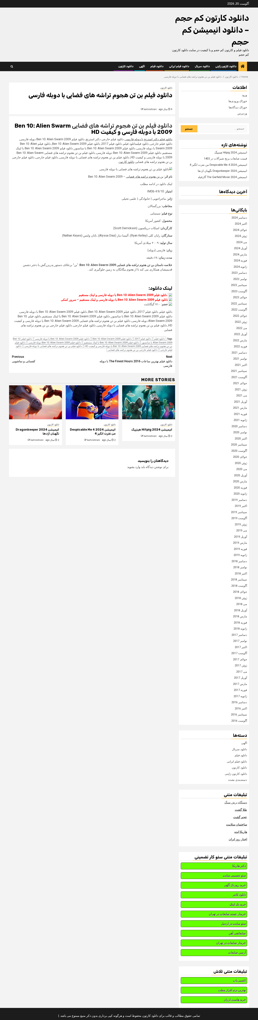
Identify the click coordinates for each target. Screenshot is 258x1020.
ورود (244, 95)
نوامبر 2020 (240, 432)
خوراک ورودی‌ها (238, 101)
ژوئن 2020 (241, 463)
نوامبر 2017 (240, 641)
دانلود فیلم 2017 (143, 338)
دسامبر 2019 (239, 500)
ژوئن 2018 (241, 598)
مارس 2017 (240, 684)
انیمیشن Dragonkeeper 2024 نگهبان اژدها (222, 171)
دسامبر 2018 (239, 561)
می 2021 (241, 395)
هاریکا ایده (240, 832)
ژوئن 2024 (241, 236)
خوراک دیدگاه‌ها (238, 107)
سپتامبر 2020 (239, 444)
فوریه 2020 (240, 487)
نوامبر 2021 (240, 358)
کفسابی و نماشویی (23, 359)
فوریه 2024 (240, 260)
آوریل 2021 (240, 401)
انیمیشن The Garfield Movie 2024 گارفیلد (222, 177)
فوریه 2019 (240, 549)
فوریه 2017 (240, 690)
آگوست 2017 (239, 653)
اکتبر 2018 (241, 573)
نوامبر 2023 (240, 279)
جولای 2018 (240, 592)
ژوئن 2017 (241, 665)
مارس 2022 (240, 340)
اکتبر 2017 (241, 647)
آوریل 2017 (240, 677)
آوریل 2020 (240, 475)
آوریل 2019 (240, 536)
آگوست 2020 (239, 451)
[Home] (243, 66)
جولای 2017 (240, 659)
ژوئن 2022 (241, 322)
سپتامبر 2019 (239, 512)
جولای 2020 (240, 457)
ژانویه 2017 (240, 696)
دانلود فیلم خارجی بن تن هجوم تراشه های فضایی (133, 349)
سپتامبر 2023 (239, 285)
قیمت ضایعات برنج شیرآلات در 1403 (225, 158)
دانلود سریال (202, 66)
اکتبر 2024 (241, 223)
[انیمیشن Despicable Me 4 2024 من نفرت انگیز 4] (92, 402)
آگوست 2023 (239, 291)
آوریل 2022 (240, 334)
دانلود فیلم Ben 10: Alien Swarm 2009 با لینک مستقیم (111, 342)
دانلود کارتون (126, 66)
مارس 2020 (240, 481)
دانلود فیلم (157, 66)
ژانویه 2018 (240, 628)
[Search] (11, 66)
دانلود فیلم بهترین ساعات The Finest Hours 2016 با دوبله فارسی (136, 361)
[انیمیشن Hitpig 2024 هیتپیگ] (148, 402)
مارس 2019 (240, 542)
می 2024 (241, 242)
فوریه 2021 (240, 414)
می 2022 (241, 328)
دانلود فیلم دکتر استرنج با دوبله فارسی (148, 139)
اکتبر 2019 (241, 506)
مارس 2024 (240, 254)
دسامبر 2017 (239, 635)
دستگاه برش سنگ (235, 802)
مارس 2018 (240, 616)
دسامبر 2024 (239, 217)
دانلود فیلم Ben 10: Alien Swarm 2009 (112, 338)
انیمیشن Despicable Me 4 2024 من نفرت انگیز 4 (218, 165)
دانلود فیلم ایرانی (179, 66)
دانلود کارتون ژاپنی (225, 66)
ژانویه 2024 (240, 266)
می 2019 (241, 530)
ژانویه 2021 (240, 420)
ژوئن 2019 (241, 524)
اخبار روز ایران (238, 839)
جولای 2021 (240, 383)
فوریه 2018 (240, 622)
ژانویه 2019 (240, 555)
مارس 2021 (240, 407)
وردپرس (242, 113)
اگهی (142, 66)
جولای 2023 (240, 297)
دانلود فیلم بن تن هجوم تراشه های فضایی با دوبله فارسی (53, 346)
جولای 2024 (240, 230)
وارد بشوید (133, 467)
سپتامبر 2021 (239, 371)
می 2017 (241, 671)
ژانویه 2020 (240, 493)
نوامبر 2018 (240, 567)
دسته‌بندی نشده (237, 780)
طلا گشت (241, 810)
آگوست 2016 (239, 720)
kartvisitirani (150, 109)
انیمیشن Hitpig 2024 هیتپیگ (151, 429)
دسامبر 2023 (239, 272)
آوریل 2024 (240, 248)
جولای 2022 (240, 316)
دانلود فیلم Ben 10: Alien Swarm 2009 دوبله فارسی (54, 342)
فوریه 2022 (240, 346)
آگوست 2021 (239, 377)
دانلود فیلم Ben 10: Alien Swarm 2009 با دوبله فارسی (62, 338)
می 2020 (241, 469)
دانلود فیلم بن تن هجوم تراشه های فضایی (122, 125)
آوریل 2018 (240, 610)
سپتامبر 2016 (239, 714)
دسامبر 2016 (239, 702)
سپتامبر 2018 (239, 579)
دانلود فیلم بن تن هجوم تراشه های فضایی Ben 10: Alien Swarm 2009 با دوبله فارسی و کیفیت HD (93, 344)
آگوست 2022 (239, 309)
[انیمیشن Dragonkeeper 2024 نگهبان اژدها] (35, 402)
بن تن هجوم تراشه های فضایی (144, 176)
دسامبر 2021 (239, 352)
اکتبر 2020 (241, 438)
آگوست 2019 (239, 518)
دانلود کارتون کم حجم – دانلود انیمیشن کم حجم (212, 30)
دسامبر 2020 (239, 426)
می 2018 (241, 604)
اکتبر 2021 (241, 365)
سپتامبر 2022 (239, 303)
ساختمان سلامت (236, 824)
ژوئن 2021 (241, 389)
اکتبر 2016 (241, 708)
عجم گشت (240, 817)
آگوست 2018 (239, 585)
